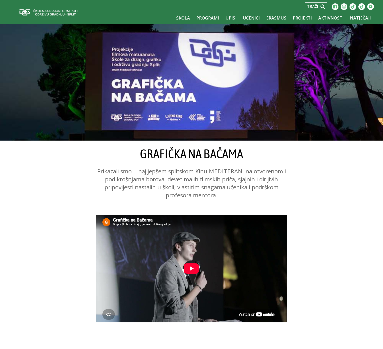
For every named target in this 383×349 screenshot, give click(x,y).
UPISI (230, 18)
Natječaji (360, 18)
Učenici (251, 18)
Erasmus (276, 18)
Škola (183, 18)
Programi (207, 18)
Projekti (302, 18)
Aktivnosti (331, 18)
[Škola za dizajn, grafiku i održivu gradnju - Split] (58, 13)
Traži (312, 6)
